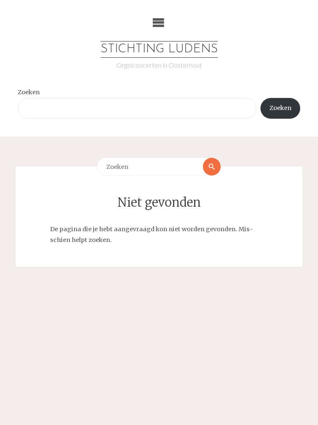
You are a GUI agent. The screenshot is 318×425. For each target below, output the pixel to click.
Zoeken (29, 92)
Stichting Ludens (159, 49)
